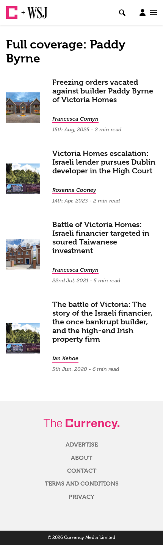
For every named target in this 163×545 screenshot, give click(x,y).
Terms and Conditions (82, 483)
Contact (81, 470)
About (81, 458)
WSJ (33, 9)
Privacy (81, 497)
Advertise (82, 444)
